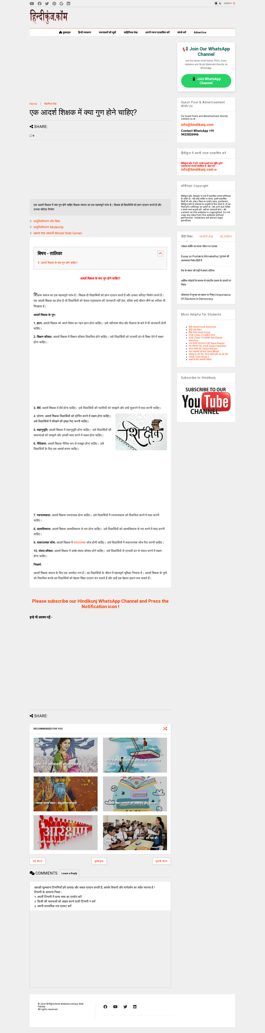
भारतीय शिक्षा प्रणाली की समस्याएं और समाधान (132, 803)
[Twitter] (47, 3)
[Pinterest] (54, 3)
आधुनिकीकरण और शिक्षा (46, 221)
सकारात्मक (80, 542)
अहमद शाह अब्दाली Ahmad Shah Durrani (57, 233)
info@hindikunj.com (197, 125)
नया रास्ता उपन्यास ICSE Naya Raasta (206, 343)
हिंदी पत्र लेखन (195, 329)
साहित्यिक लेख (131, 32)
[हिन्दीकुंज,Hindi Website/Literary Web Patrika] (49, 23)
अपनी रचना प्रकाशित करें (157, 32)
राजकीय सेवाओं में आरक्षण (50, 842)
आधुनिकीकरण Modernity (48, 227)
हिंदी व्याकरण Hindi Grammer (202, 327)
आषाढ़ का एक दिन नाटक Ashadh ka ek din (208, 354)
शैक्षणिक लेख (50, 103)
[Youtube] (32, 3)
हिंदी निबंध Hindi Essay (199, 332)
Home (33, 103)
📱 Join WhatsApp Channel (206, 81)
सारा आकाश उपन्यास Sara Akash (204, 351)
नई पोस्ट (37, 861)
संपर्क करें (181, 32)
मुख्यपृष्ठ (66, 32)
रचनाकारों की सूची (107, 32)
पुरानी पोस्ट (162, 861)
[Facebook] (40, 3)
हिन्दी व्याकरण (84, 32)
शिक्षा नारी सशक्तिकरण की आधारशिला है (58, 764)
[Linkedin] (68, 3)
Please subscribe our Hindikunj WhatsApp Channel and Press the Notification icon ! (100, 603)
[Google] (61, 3)
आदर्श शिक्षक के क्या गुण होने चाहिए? (59, 263)
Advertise (200, 32)
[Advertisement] (164, 17)
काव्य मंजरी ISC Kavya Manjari (203, 348)
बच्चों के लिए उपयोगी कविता (200, 359)
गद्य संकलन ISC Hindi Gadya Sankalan (207, 346)
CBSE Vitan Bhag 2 (199, 356)
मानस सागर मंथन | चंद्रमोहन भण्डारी (56, 803)
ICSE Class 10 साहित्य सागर (202, 335)
